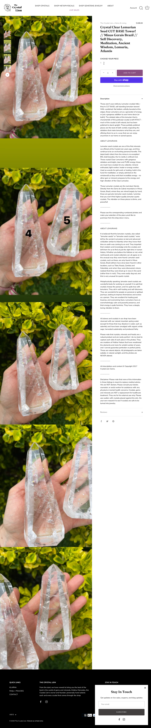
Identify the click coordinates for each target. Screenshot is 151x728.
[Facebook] (119, 719)
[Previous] (7, 25)
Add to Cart (130, 73)
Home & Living (120, 23)
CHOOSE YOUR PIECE (109, 59)
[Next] (7, 74)
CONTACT (13, 694)
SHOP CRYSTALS (42, 6)
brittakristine (39, 721)
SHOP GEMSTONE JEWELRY (91, 6)
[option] (7, 34)
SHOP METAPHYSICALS (64, 6)
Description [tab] (104, 99)
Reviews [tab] (103, 412)
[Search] (141, 8)
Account (133, 8)
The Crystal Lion (106, 23)
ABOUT (110, 6)
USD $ (11, 715)
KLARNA (13, 687)
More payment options (121, 86)
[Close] (145, 687)
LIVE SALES (74, 10)
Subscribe (121, 712)
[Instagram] (124, 719)
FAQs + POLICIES (16, 691)
